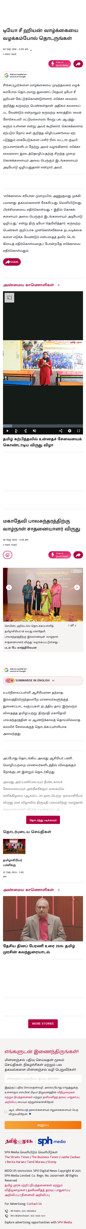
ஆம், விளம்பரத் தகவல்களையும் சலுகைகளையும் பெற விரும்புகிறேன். (43, 1112)
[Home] (51, 1141)
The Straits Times (17, 1157)
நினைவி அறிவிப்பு (35, 1195)
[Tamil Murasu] (19, 1141)
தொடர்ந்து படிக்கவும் (43, 820)
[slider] (43, 426)
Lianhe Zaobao (70, 1157)
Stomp (51, 1162)
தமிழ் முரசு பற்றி (16, 1185)
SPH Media (64, 1222)
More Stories (43, 1023)
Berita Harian (16, 1162)
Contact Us (34, 1204)
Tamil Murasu (36, 1162)
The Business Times (44, 1157)
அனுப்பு (43, 1125)
